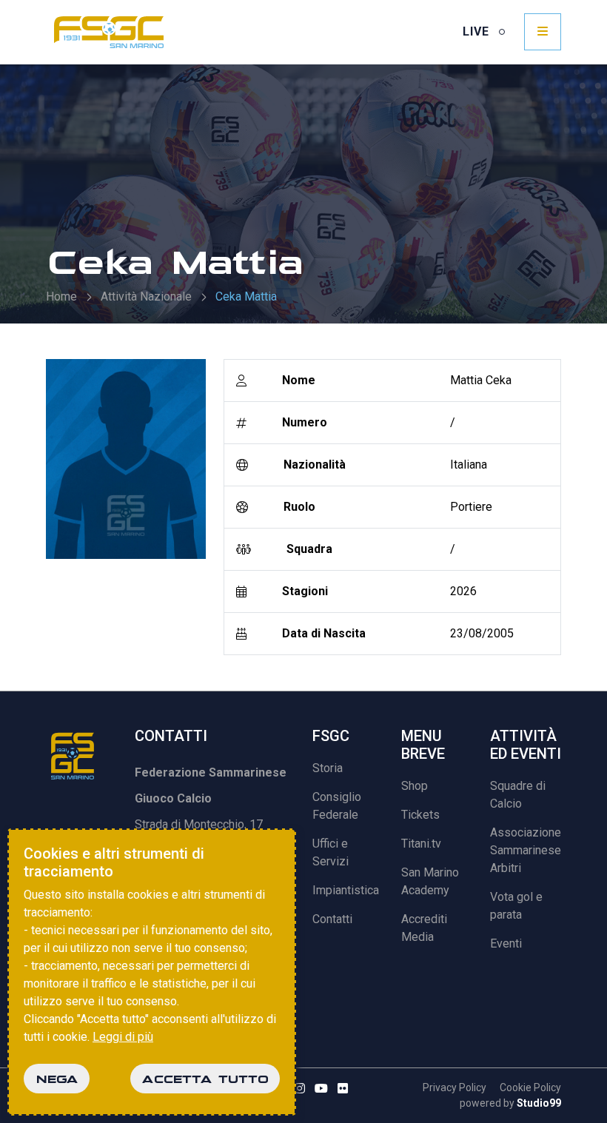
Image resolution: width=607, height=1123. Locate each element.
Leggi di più (123, 1037)
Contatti (332, 919)
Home (61, 296)
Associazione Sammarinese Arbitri (525, 850)
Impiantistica (345, 890)
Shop (414, 786)
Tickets (420, 815)
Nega (57, 1079)
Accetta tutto (205, 1079)
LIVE (478, 31)
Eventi (506, 943)
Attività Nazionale (146, 296)
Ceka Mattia (246, 296)
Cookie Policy (530, 1087)
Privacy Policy (454, 1087)
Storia (327, 768)
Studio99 (539, 1103)
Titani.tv (421, 844)
